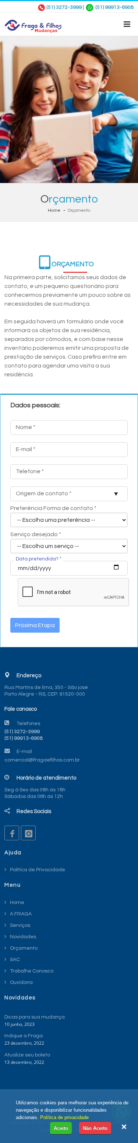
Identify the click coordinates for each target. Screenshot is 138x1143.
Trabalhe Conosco (31, 971)
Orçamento (24, 948)
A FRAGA (21, 914)
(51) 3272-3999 (64, 7)
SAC (15, 959)
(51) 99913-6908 (114, 7)
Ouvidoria (21, 982)
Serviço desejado (35, 534)
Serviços (20, 925)
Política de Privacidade (37, 869)
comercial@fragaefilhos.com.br (42, 760)
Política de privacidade (64, 1117)
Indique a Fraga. (24, 1035)
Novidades (23, 936)
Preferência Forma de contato (53, 508)
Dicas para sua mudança (34, 1017)
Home (54, 210)
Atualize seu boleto (27, 1055)
